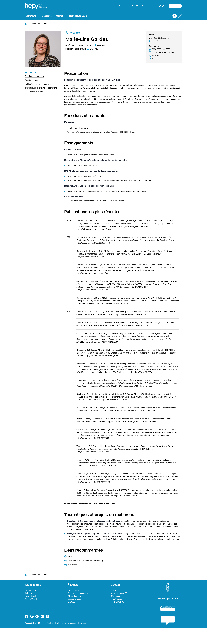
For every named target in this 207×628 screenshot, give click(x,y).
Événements (124, 6)
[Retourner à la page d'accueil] (26, 23)
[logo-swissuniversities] (168, 598)
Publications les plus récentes (38, 84)
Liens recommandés (34, 92)
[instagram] (32, 616)
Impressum (83, 623)
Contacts (72, 602)
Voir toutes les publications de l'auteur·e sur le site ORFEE (90, 504)
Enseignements (31, 80)
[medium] (42, 616)
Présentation (30, 72)
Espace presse (74, 599)
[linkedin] (37, 616)
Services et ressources (78, 593)
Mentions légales (45, 623)
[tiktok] (47, 616)
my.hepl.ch (162, 6)
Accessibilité (30, 623)
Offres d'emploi (74, 596)
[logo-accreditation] (167, 608)
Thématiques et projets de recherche (41, 88)
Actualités (136, 6)
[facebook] (26, 616)
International (30, 596)
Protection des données (65, 623)
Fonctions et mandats (34, 76)
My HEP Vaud (31, 599)
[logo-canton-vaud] (167, 587)
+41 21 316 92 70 (117, 602)
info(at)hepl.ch (117, 599)
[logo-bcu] (168, 620)
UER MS (101, 45)
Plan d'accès (73, 590)
